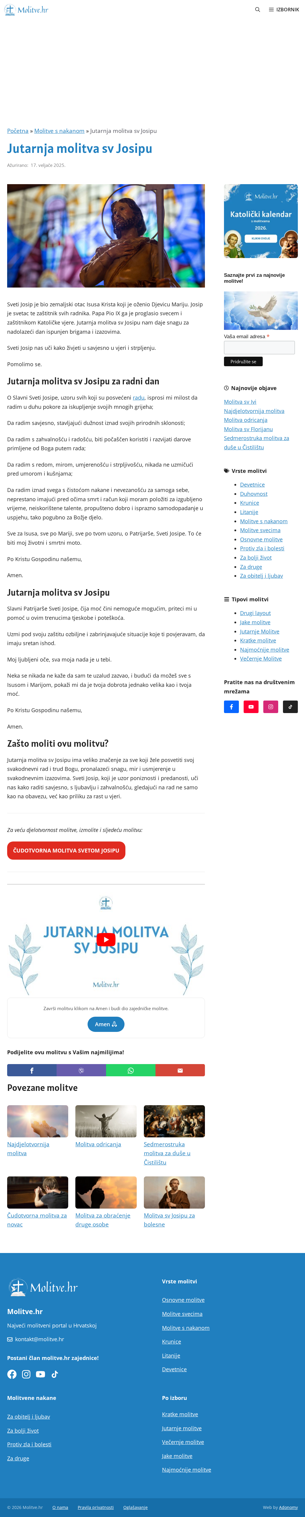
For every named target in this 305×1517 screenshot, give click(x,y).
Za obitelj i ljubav (261, 575)
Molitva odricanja (98, 1144)
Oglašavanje (135, 1507)
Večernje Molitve (261, 658)
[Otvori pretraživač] (257, 9)
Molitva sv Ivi (240, 401)
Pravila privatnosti (96, 1507)
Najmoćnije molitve (264, 649)
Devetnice (252, 484)
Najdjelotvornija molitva (254, 410)
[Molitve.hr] (26, 9)
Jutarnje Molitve (259, 631)
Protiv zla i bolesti (262, 548)
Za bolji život (256, 557)
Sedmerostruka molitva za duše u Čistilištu (167, 1153)
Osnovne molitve (261, 539)
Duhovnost (253, 493)
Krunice (249, 502)
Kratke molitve (258, 640)
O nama (60, 1507)
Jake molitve (255, 622)
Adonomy (288, 1507)
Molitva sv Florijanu (248, 429)
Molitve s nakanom (59, 131)
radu (138, 397)
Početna (18, 131)
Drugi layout (255, 613)
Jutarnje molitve (182, 1428)
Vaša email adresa (247, 336)
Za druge (251, 566)
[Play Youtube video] (106, 940)
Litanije (249, 511)
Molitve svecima (260, 530)
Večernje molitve (183, 1441)
